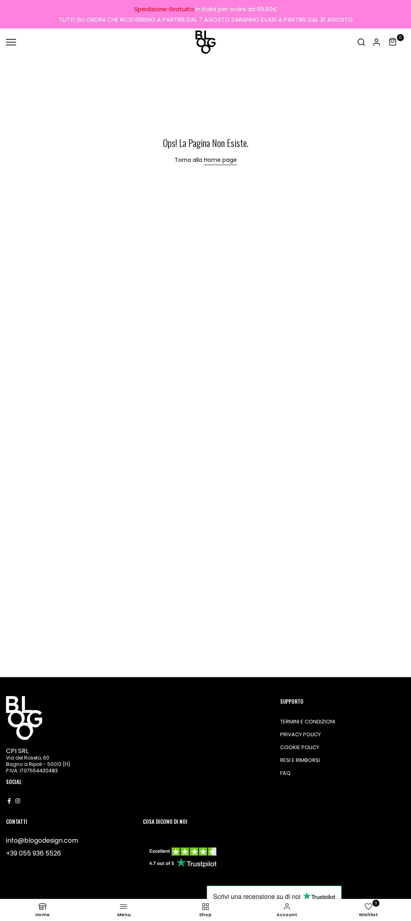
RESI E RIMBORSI (300, 760)
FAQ (285, 773)
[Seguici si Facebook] (9, 801)
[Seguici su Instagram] (17, 801)
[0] (393, 42)
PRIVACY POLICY (300, 734)
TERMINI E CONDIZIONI (307, 721)
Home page (220, 160)
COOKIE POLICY (299, 747)
